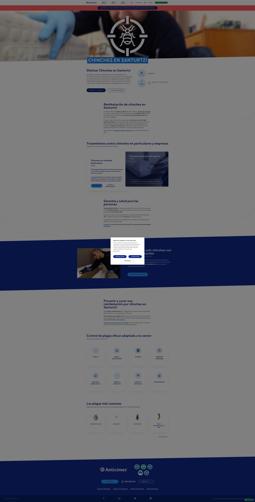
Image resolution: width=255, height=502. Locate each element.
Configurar (127, 260)
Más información (116, 251)
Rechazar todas (119, 256)
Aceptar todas (135, 256)
